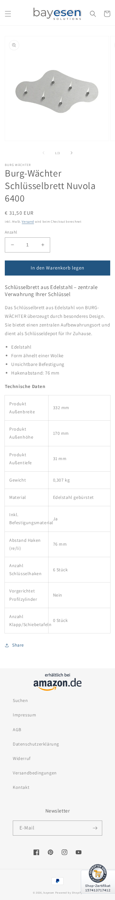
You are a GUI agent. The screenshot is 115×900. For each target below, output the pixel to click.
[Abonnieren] (95, 828)
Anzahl (11, 232)
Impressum (24, 715)
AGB (17, 729)
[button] (8, 14)
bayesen (48, 892)
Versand (28, 221)
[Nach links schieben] (43, 153)
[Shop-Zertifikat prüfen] (98, 897)
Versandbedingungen (35, 773)
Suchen (20, 700)
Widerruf (22, 758)
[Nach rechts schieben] (72, 153)
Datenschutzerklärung (36, 744)
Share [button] (18, 645)
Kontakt (21, 787)
